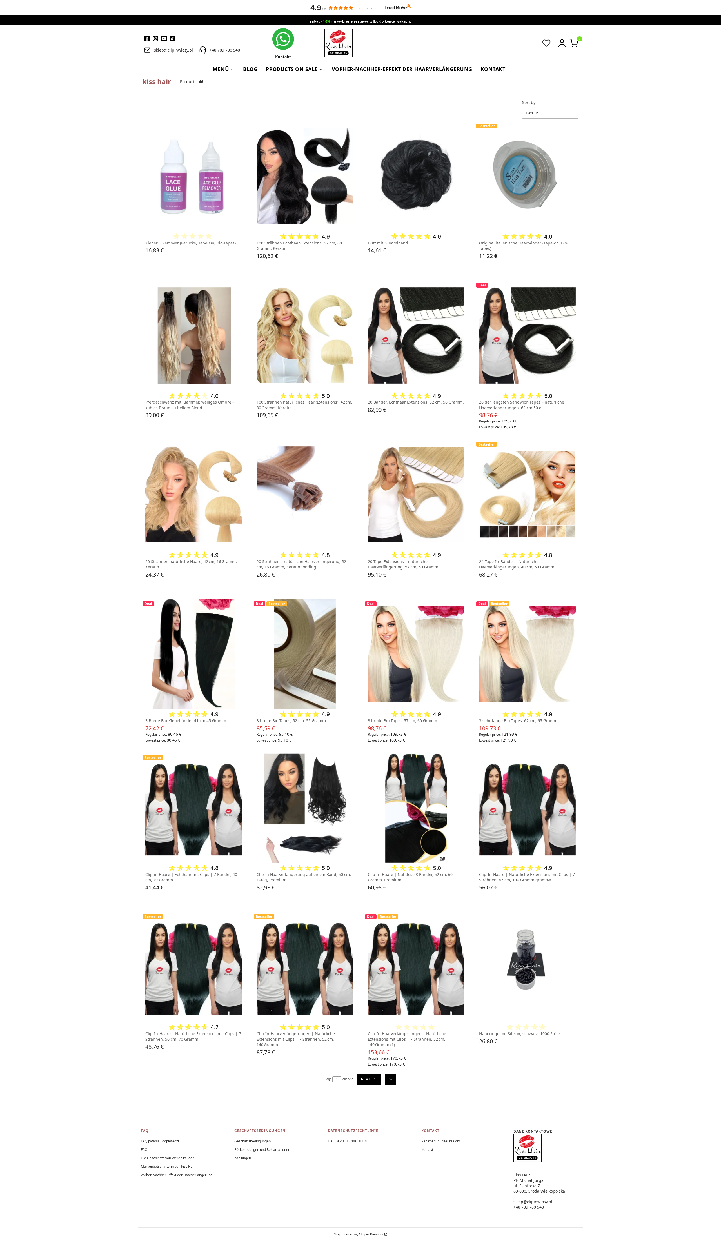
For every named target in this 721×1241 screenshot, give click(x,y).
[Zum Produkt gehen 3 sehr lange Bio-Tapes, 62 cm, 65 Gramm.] (527, 654)
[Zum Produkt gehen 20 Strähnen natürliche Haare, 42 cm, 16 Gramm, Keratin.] (193, 495)
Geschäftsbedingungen (252, 1141)
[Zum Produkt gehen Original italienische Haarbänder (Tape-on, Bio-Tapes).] (527, 176)
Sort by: (529, 102)
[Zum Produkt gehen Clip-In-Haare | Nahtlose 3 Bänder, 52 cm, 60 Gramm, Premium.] (416, 808)
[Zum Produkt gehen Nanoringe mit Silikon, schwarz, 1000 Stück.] (527, 967)
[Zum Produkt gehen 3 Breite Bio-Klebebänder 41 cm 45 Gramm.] (193, 654)
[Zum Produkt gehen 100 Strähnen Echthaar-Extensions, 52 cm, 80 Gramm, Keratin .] (305, 176)
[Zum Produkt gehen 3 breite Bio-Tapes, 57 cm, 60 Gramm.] (416, 654)
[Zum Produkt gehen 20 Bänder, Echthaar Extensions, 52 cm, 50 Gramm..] (416, 335)
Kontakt (427, 1149)
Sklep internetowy (358, 1234)
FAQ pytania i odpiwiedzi (160, 1141)
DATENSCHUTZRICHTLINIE (349, 1141)
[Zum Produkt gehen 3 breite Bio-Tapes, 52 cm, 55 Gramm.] (305, 654)
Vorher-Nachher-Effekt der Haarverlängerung (176, 1175)
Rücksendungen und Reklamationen (262, 1149)
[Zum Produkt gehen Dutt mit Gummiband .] (416, 176)
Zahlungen (242, 1158)
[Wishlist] (546, 43)
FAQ (144, 1149)
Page (328, 1079)
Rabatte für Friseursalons (441, 1141)
